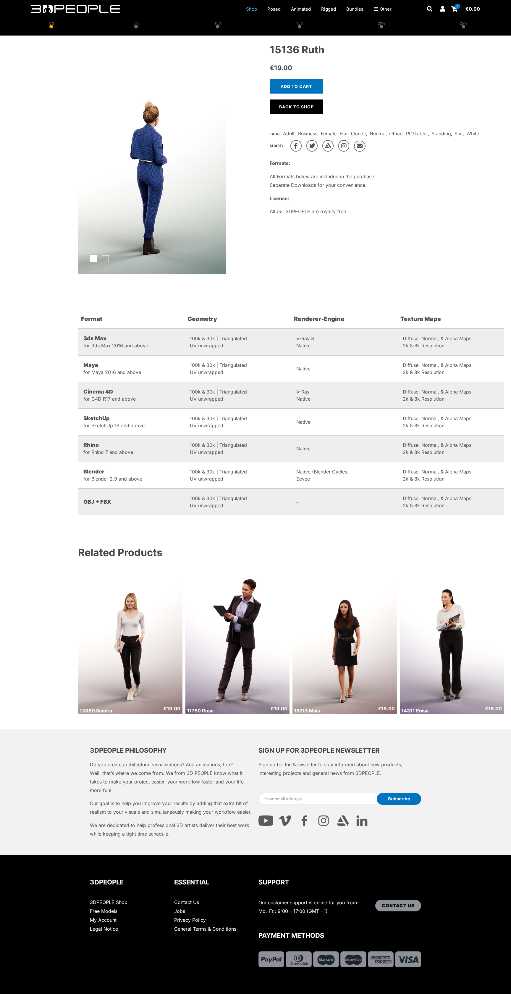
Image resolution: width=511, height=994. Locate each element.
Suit (459, 134)
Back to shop (296, 106)
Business (307, 134)
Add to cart (296, 86)
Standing (441, 134)
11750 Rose (200, 711)
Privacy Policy (190, 920)
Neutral (378, 134)
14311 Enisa (414, 711)
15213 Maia (307, 711)
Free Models (103, 911)
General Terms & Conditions (205, 929)
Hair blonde (353, 134)
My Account (103, 920)
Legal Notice (104, 929)
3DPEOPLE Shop (108, 902)
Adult (289, 134)
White (472, 134)
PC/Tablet (417, 134)
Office (395, 134)
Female (329, 134)
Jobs (179, 911)
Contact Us (186, 902)
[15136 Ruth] (296, 146)
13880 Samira (96, 711)
